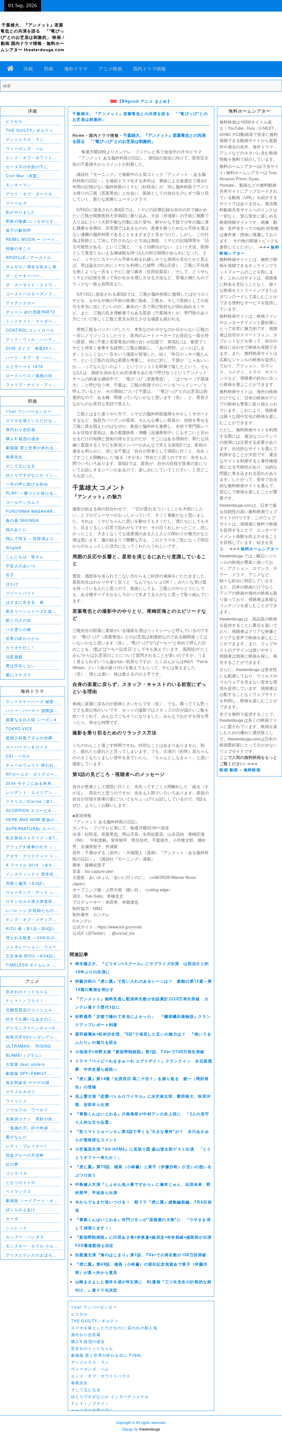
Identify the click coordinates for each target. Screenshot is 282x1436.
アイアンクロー (21, 303)
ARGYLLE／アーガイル (28, 257)
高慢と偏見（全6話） (26, 883)
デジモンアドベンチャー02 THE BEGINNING (32, 1028)
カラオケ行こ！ (21, 647)
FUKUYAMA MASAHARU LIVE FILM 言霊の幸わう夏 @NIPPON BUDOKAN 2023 (32, 511)
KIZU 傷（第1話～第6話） (31, 928)
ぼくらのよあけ (21, 1209)
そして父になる (86, 1389)
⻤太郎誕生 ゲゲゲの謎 (28, 1082)
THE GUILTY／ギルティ (95, 1320)
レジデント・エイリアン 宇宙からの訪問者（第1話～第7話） (32, 792)
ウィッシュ (16, 1100)
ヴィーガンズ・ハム (90, 1369)
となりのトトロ (21, 1182)
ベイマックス (18, 1191)
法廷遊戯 (14, 656)
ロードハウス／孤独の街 (29, 375)
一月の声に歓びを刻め (27, 484)
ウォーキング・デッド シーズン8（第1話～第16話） (32, 892)
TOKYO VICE (19, 728)
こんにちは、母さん (25, 556)
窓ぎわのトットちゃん (92, 1348)
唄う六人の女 (18, 620)
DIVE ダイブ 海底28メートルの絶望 (31, 348)
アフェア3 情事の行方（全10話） (31, 847)
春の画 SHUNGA (22, 520)
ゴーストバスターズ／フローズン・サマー (31, 294)
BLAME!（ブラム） (24, 1055)
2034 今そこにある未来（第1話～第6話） (28, 783)
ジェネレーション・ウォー (31, 946)
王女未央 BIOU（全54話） (31, 955)
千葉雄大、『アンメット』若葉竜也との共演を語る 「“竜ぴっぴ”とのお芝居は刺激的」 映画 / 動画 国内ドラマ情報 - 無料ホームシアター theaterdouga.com (32, 37)
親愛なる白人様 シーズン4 (31, 719)
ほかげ (12, 584)
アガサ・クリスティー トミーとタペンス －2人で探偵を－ (32, 856)
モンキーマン (18, 184)
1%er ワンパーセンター (94, 1307)
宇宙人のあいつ (21, 565)
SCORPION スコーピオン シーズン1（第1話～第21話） (31, 810)
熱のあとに (16, 529)
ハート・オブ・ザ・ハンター (31, 357)
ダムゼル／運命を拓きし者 (31, 266)
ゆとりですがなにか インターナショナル (110, 1396)
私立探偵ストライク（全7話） (30, 838)
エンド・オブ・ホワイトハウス (101, 1375)
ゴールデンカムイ (23, 502)
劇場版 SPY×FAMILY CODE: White (26, 1073)
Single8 (13, 547)
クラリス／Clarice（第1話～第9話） (31, 801)
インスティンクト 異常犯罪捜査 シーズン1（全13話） (32, 874)
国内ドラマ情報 (149, 69)
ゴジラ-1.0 (16, 1173)
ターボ (12, 1218)
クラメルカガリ (21, 1091)
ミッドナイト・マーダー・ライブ (31, 321)
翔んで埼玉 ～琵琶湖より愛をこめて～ (32, 538)
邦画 (48, 69)
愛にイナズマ (18, 674)
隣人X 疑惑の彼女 (88, 1341)
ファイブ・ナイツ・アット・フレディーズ (29, 385)
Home (78, 135)
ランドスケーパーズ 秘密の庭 (32, 701)
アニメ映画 (110, 69)
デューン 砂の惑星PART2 (30, 312)
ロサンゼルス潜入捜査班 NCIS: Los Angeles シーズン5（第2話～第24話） (30, 901)
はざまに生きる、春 (25, 602)
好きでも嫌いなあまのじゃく (31, 1019)
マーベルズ (16, 203)
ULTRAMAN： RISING (28, 1046)
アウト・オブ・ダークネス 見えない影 (32, 194)
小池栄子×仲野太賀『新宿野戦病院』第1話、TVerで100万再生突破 (140, 1052)
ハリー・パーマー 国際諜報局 (32, 710)
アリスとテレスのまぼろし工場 (31, 1255)
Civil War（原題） (23, 175)
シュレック (16, 1227)
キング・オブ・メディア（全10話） (29, 919)
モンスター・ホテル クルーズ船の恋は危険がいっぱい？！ (32, 1246)
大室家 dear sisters (25, 1064)
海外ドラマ (76, 69)
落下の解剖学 (18, 230)
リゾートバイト (21, 593)
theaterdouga (149, 1429)
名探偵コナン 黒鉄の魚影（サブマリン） (31, 1119)
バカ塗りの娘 (18, 629)
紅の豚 (12, 1164)
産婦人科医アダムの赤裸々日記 (31, 738)
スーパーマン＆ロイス (27, 747)
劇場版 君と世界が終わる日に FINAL (106, 1355)
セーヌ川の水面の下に (92, 1410)
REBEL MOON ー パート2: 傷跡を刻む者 (30, 239)
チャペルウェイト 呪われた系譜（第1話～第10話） (32, 765)
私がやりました (21, 212)
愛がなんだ (16, 1137)
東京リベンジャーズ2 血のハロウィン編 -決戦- (31, 611)
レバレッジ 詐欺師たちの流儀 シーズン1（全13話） (32, 910)
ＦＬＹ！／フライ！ (90, 1403)
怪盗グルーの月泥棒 (25, 1155)
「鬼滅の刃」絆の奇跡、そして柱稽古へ (31, 1128)
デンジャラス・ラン (90, 1362)
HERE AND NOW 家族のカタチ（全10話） (32, 819)
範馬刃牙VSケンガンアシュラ (32, 1037)
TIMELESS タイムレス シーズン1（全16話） (31, 965)
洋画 (28, 69)
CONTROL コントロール (30, 330)
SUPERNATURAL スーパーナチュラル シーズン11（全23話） (30, 829)
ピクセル (79, 1314)
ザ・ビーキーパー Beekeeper (23, 276)
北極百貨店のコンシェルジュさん (31, 1010)
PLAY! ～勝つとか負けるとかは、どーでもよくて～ (32, 493)
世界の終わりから (23, 638)
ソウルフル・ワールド (27, 1109)
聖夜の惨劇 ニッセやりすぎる (32, 221)
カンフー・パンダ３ (25, 1236)
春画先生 (79, 1382)
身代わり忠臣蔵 (86, 1334)
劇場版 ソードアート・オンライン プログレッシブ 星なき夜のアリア (32, 1200)
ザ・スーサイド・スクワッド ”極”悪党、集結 (31, 285)
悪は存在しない (21, 665)
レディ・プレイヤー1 (26, 1146)
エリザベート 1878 (24, 366)
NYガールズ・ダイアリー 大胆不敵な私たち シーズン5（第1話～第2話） (32, 774)
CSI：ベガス (18, 756)
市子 (10, 574)
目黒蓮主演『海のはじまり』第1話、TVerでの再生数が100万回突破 (141, 1255)
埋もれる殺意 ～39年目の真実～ (30, 938)
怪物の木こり (18, 248)
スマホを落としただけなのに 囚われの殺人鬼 (114, 1327)
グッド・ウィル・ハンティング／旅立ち (31, 339)
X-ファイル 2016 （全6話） (28, 865)
